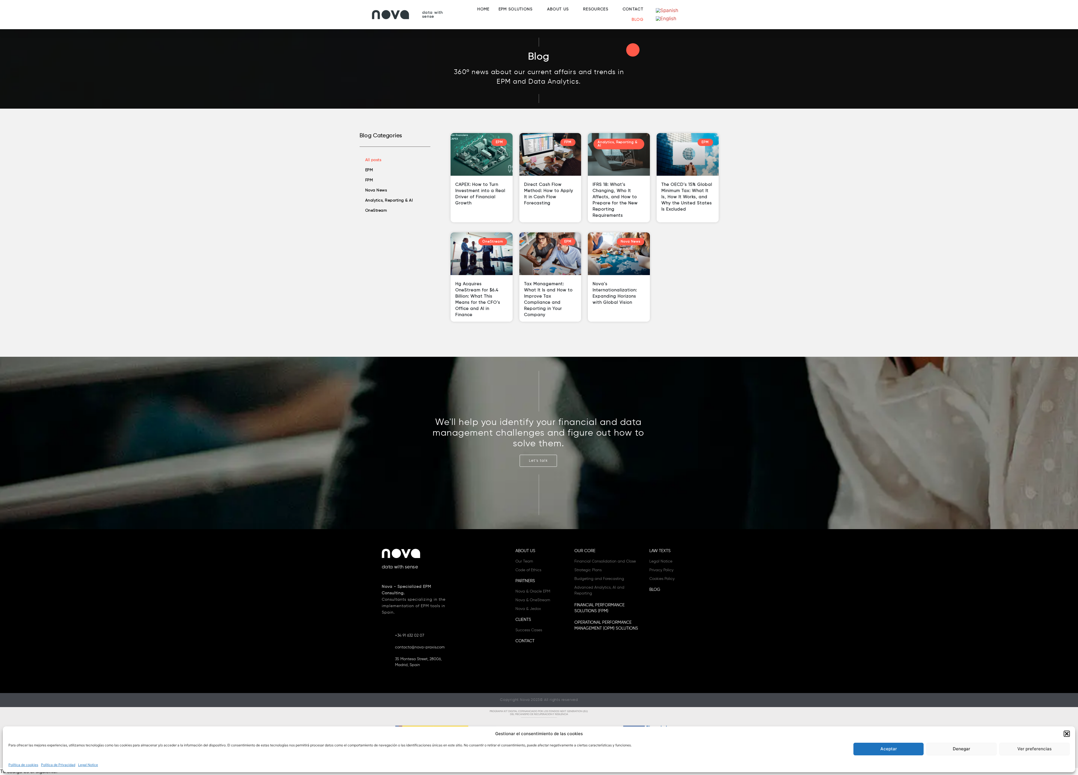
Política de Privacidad (58, 765)
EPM (369, 170)
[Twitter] (530, 662)
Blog (654, 589)
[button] (1067, 734)
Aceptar (888, 748)
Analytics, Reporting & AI (389, 200)
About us (525, 551)
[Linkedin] (520, 662)
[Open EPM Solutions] (536, 9)
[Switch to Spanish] (667, 10)
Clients (523, 620)
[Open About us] (572, 9)
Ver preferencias (1034, 748)
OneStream (376, 210)
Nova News (376, 190)
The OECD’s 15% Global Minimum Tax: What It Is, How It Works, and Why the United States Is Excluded (686, 196)
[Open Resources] (612, 9)
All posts (373, 160)
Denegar (961, 748)
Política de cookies (23, 765)
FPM (369, 180)
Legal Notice (88, 765)
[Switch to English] (666, 19)
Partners (525, 581)
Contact (525, 641)
